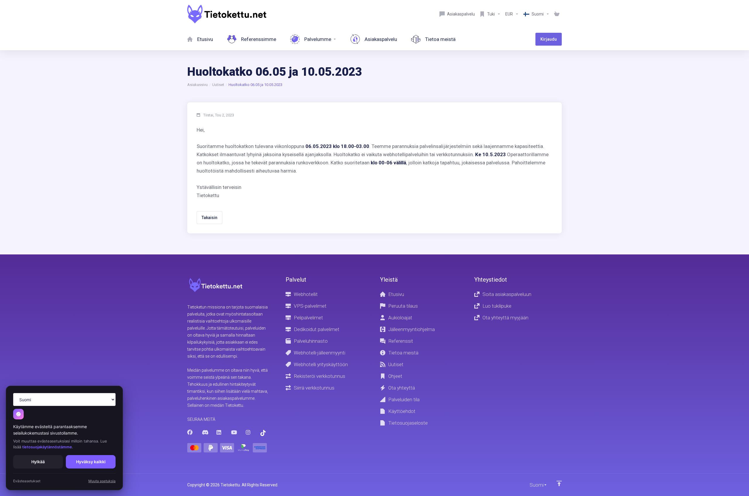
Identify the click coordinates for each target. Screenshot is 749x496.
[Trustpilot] (263, 433)
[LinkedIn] (219, 433)
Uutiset (218, 84)
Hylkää (38, 461)
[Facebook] (190, 433)
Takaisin (209, 217)
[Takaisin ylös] (559, 483)
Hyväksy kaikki (91, 461)
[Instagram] (248, 433)
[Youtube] (233, 433)
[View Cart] (557, 14)
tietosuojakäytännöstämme (47, 447)
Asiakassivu (197, 84)
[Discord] (204, 433)
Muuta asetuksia (102, 481)
